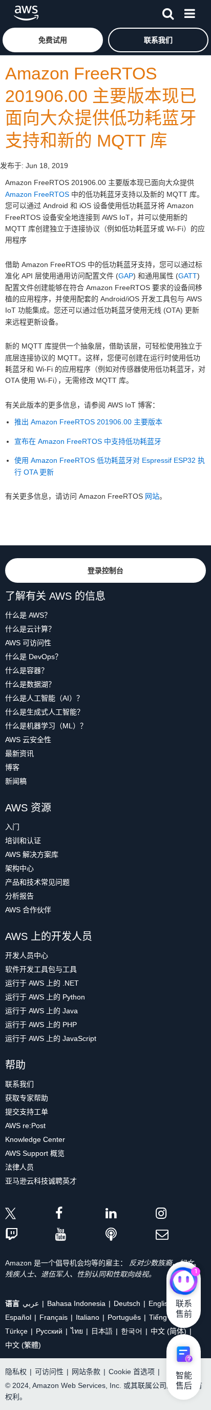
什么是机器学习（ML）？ (46, 726)
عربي (31, 1303)
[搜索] (168, 12)
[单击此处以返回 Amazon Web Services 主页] (26, 13)
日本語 (102, 1331)
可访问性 (49, 1371)
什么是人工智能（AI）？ (44, 698)
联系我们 (19, 1084)
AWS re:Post (25, 1125)
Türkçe (16, 1331)
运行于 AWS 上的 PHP (41, 1024)
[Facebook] (80, 1215)
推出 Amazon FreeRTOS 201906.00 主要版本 (88, 422)
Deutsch (127, 1303)
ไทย (77, 1331)
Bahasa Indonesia (76, 1303)
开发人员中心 (26, 955)
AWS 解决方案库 (31, 854)
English (160, 1303)
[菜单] (189, 12)
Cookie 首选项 (132, 1371)
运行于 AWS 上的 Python (45, 997)
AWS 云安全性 (28, 739)
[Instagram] (181, 1215)
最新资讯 (19, 753)
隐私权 (16, 1371)
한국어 (131, 1331)
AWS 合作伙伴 (28, 910)
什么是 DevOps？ (33, 656)
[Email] (181, 1235)
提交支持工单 (26, 1112)
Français (53, 1317)
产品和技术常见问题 (37, 882)
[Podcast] (131, 1235)
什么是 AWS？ (28, 615)
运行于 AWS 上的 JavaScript (50, 1038)
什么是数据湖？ (30, 684)
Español (18, 1317)
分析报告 (19, 896)
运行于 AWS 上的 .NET (42, 983)
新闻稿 (16, 781)
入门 (12, 827)
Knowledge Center (35, 1139)
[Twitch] (30, 1235)
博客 (12, 767)
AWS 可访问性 (28, 643)
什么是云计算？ (30, 629)
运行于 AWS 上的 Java (41, 1011)
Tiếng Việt (165, 1317)
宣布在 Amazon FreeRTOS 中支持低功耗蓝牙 (87, 441)
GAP (125, 276)
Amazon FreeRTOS (37, 194)
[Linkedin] (131, 1215)
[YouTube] (80, 1235)
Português (124, 1317)
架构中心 (19, 868)
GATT (187, 276)
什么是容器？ (26, 670)
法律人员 (19, 1167)
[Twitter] (30, 1215)
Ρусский (49, 1331)
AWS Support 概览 (35, 1153)
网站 (152, 496)
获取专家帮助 (26, 1098)
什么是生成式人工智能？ (44, 712)
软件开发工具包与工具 (41, 969)
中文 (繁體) (23, 1345)
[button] (53, 40)
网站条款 (86, 1371)
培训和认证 (23, 840)
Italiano (87, 1317)
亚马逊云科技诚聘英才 (41, 1181)
